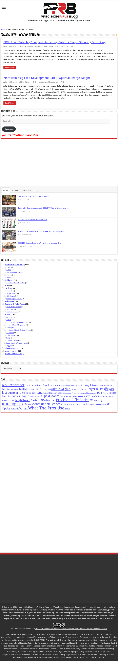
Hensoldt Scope (56, 393)
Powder (9, 275)
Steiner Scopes (68, 404)
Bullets (52, 46)
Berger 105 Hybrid (78, 389)
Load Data (63, 396)
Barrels (8, 320)
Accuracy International (92, 385)
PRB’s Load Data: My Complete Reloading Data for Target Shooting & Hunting (54, 42)
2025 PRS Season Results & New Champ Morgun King (39, 243)
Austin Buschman (41, 389)
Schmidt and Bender (46, 404)
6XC (78, 385)
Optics (8, 288)
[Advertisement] (59, 162)
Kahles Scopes (20, 396)
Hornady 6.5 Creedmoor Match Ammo (92, 393)
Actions (9, 317)
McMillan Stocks (8, 401)
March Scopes (91, 396)
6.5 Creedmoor (13, 385)
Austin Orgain (61, 389)
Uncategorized (12, 351)
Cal (6, 46)
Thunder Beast (101, 404)
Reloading (98, 400)
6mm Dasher (61, 385)
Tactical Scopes (89, 404)
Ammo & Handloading (35, 46)
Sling (8, 338)
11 (74, 46)
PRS (91, 400)
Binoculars (10, 291)
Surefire (79, 404)
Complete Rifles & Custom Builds (18, 330)
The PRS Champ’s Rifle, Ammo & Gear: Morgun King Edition (42, 231)
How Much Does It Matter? (15, 283)
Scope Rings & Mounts (14, 298)
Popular (15, 190)
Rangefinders (11, 293)
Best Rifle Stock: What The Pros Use (32, 220)
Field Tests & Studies (13, 307)
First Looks (10, 309)
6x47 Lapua (72, 385)
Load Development (62, 46)
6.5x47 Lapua (30, 385)
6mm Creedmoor (45, 385)
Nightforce (22, 400)
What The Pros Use (13, 354)
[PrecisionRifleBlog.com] (59, 10)
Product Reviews (12, 312)
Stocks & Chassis (12, 340)
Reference (9, 301)
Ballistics (9, 280)
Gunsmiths (10, 333)
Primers (9, 277)
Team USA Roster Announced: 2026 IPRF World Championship (43, 208)
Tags (37, 190)
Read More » (9, 67)
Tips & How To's (12, 348)
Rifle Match (28, 404)
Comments (26, 190)
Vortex (23, 408)
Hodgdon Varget (70, 393)
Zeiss (67, 408)
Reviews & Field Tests (15, 304)
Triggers (9, 345)
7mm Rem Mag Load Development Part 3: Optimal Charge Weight (46, 78)
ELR (6, 285)
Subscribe (9, 129)
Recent (5, 190)
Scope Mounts (11, 335)
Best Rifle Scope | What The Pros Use (33, 196)
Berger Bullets (96, 389)
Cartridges (10, 327)
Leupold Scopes (49, 396)
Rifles (7, 314)
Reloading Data (12, 404)
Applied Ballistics (23, 389)
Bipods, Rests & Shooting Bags (17, 322)
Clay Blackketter (41, 393)
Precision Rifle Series (72, 400)
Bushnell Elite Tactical (21, 392)
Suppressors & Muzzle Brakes (16, 343)
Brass (46, 46)
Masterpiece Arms (106, 396)
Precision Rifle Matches (43, 400)
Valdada (15, 408)
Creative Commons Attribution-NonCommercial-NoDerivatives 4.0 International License (71, 629)
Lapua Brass (34, 396)
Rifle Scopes (10, 296)
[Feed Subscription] (116, 35)
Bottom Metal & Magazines (15, 325)
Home (3, 29)
